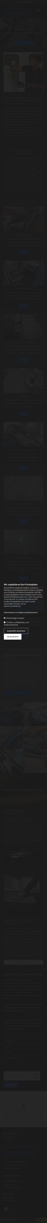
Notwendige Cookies (15, 618)
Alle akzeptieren (12, 637)
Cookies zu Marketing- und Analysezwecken (16, 623)
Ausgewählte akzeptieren (16, 631)
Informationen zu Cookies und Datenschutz (21, 612)
